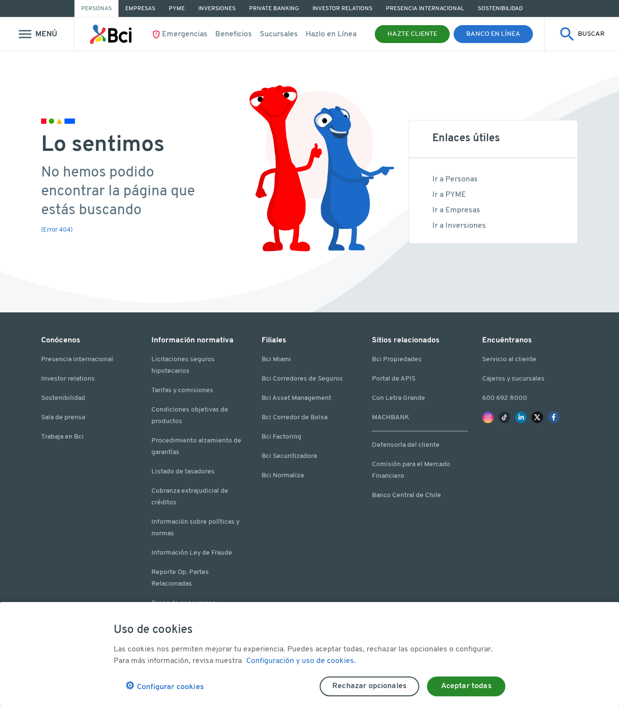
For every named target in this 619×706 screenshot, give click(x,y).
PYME (177, 9)
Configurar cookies (164, 686)
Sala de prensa (63, 417)
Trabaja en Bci (62, 437)
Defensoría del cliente (406, 445)
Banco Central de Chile (406, 495)
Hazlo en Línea (331, 34)
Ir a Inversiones (459, 226)
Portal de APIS (393, 378)
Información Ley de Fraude (191, 553)
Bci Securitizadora (289, 456)
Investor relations (68, 378)
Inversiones (217, 9)
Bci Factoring (281, 437)
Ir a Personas (455, 179)
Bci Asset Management (296, 398)
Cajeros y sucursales (513, 378)
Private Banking (274, 9)
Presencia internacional (77, 359)
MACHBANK (390, 417)
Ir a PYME (449, 195)
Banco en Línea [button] (493, 34)
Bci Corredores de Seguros (302, 378)
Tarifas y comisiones (182, 390)
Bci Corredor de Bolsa (294, 417)
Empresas (140, 9)
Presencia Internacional (425, 9)
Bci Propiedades (397, 359)
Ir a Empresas (456, 210)
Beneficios (233, 34)
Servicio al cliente (509, 359)
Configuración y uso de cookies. (301, 661)
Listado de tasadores (183, 471)
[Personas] (111, 34)
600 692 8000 (504, 398)
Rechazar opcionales (369, 686)
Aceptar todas (466, 686)
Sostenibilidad (500, 9)
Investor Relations (342, 9)
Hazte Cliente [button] (412, 34)
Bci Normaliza (283, 475)
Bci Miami (276, 359)
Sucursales (279, 34)
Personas (96, 9)
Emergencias (184, 34)
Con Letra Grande (398, 398)
